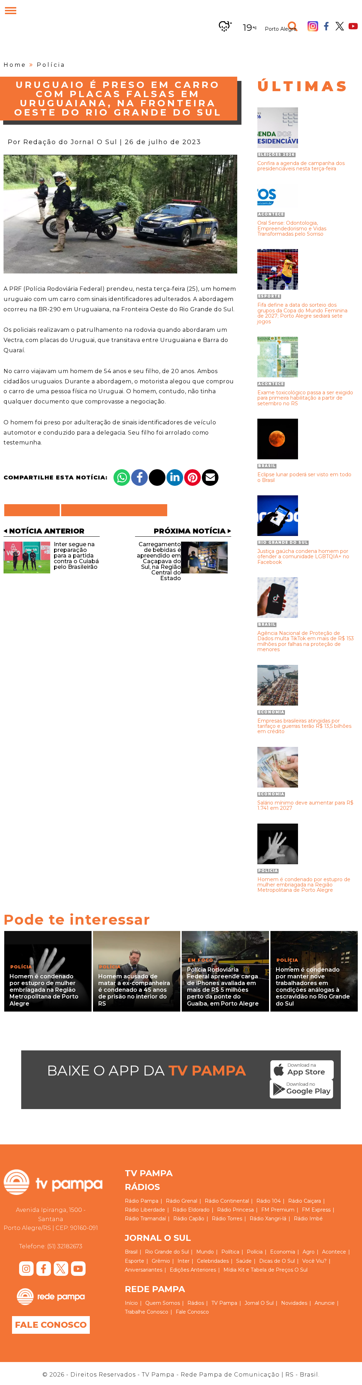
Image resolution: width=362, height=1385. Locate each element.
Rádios (195, 1303)
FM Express (316, 1210)
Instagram (313, 26)
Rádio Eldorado (191, 1210)
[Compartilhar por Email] (210, 477)
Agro (309, 1252)
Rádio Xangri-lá (268, 1218)
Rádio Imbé (308, 1218)
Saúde (244, 1261)
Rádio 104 (268, 1201)
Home (15, 64)
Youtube (353, 26)
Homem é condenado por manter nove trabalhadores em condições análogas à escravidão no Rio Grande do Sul (313, 986)
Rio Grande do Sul (167, 1252)
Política (230, 1252)
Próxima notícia (190, 531)
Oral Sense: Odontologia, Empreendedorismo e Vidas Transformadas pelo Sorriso (291, 228)
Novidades (294, 1303)
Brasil (131, 1252)
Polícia (51, 64)
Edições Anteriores (193, 1270)
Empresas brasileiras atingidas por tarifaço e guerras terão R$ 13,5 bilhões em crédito (304, 726)
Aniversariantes (143, 1270)
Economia (282, 1252)
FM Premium (277, 1210)
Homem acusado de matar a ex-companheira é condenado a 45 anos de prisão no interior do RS (134, 990)
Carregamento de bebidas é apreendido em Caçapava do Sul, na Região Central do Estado (159, 561)
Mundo (205, 1252)
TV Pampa (224, 1303)
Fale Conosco (51, 1325)
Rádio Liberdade (145, 1210)
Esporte (134, 1261)
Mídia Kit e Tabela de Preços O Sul (265, 1270)
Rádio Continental (227, 1201)
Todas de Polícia (114, 510)
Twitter (339, 26)
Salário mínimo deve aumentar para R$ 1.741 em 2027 (305, 805)
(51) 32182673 (64, 1246)
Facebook (326, 26)
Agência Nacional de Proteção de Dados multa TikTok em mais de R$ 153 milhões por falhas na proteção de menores (305, 642)
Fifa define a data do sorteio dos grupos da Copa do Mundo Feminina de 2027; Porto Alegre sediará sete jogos (302, 313)
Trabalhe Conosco (146, 1312)
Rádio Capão (188, 1218)
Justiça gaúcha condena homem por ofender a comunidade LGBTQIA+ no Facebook (303, 557)
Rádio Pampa (141, 1201)
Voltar (34, 510)
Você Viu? (314, 1261)
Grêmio (161, 1261)
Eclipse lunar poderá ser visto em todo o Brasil (304, 477)
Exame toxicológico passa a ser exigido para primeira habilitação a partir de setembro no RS (305, 398)
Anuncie (325, 1303)
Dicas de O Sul (277, 1261)
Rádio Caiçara (304, 1201)
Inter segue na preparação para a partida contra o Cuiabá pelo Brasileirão (76, 555)
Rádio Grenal (181, 1201)
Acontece (334, 1252)
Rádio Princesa (235, 1210)
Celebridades (213, 1261)
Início (131, 1303)
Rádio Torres (227, 1218)
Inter (183, 1261)
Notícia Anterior (46, 531)
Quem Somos (162, 1303)
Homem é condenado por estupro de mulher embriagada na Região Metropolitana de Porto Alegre (303, 885)
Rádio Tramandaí (145, 1218)
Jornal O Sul (259, 1303)
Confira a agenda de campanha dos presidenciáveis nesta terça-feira (301, 166)
